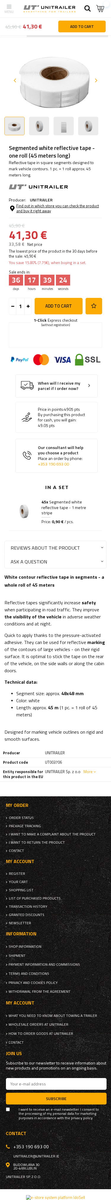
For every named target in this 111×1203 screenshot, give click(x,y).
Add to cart (58, 306)
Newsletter (20, 923)
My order (17, 805)
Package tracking (25, 826)
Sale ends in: (19, 272)
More (88, 772)
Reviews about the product (45, 547)
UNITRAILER (41, 200)
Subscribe (56, 1098)
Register (17, 873)
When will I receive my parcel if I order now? (59, 386)
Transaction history (28, 906)
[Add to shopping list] (94, 306)
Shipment (17, 955)
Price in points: (51, 409)
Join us (14, 1053)
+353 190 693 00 (53, 464)
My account (20, 861)
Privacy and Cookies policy (33, 983)
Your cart (18, 882)
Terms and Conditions (29, 973)
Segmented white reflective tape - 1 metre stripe (63, 507)
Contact (16, 850)
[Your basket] (101, 8)
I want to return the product (37, 842)
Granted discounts (26, 915)
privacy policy (82, 1118)
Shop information (25, 946)
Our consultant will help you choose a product (60, 456)
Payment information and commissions (44, 964)
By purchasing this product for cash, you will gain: (61, 417)
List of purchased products (35, 898)
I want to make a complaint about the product (52, 834)
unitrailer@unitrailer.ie (36, 1156)
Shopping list (21, 890)
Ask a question (29, 561)
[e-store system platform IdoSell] (55, 1197)
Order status (21, 818)
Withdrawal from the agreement (39, 991)
